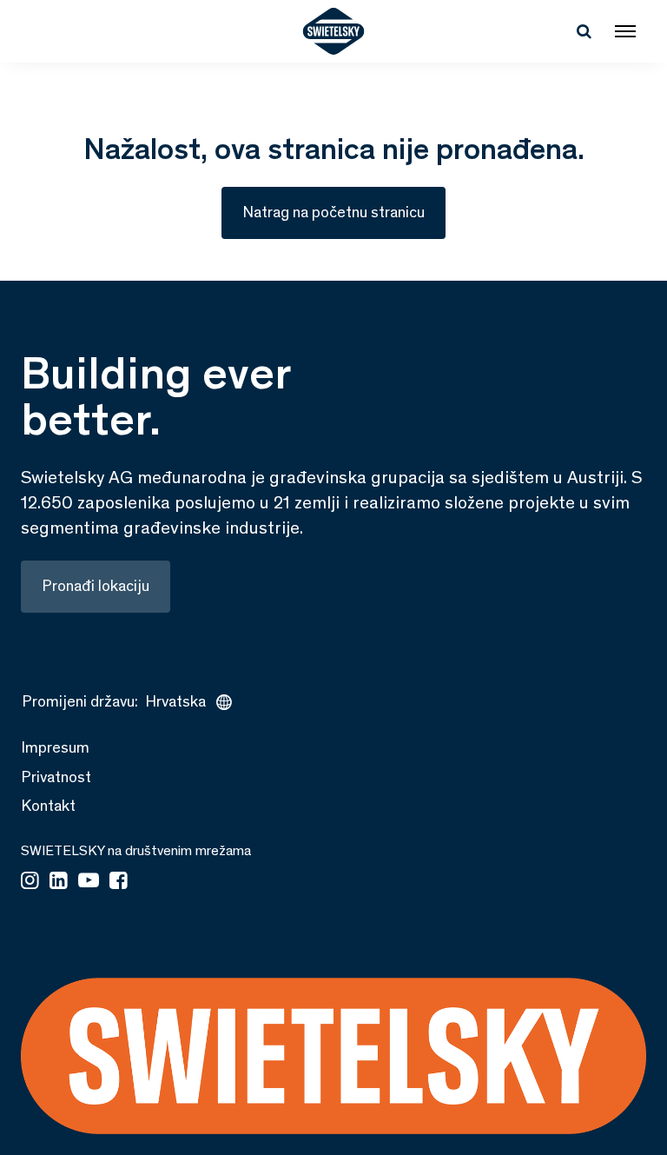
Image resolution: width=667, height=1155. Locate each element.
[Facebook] (118, 882)
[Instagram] (30, 882)
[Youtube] (88, 882)
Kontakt (48, 805)
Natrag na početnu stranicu (333, 212)
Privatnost (56, 777)
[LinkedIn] (59, 882)
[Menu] (625, 31)
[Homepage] (334, 31)
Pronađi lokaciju (95, 585)
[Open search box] (583, 31)
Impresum (55, 747)
